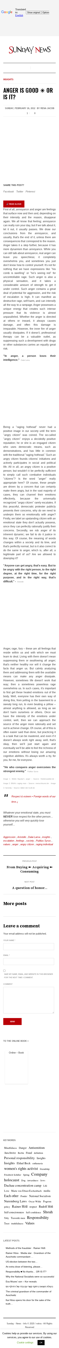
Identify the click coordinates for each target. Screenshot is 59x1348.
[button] (25, 1342)
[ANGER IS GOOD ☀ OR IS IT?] (29, 149)
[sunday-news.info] (29, 50)
